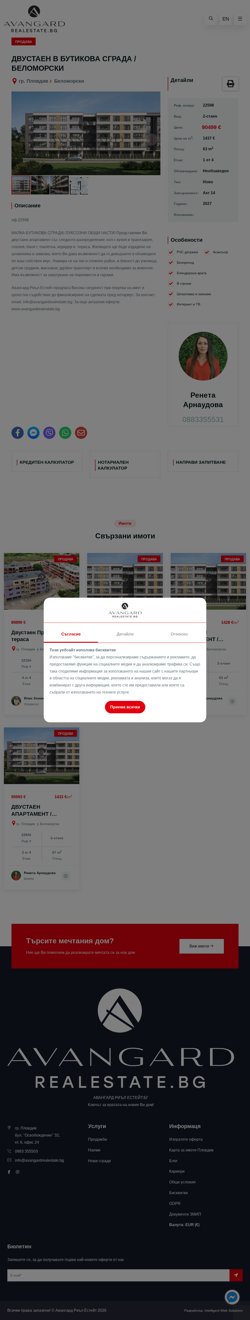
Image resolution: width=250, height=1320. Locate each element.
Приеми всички (125, 707)
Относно (179, 634)
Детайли (125, 634)
